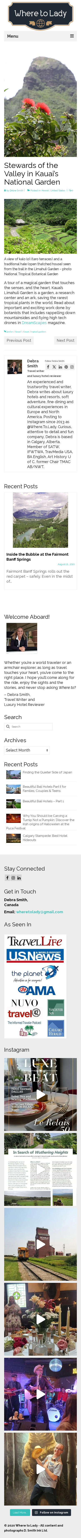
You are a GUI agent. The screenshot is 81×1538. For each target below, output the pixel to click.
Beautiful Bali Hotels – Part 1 (43, 801)
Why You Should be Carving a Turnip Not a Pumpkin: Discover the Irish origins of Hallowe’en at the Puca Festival (40, 822)
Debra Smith (16, 190)
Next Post (65, 340)
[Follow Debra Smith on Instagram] (72, 367)
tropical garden (38, 331)
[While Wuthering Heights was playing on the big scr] (40, 1169)
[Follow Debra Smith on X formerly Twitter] (54, 367)
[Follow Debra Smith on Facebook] (48, 367)
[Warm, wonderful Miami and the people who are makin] (40, 1094)
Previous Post (19, 340)
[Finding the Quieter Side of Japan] (40, 520)
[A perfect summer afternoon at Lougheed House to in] (40, 1319)
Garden (10, 331)
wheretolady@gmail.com (39, 912)
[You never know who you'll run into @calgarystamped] (40, 1469)
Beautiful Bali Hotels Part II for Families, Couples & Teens (44, 789)
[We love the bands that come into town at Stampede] (40, 1394)
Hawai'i (18, 331)
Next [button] (73, 548)
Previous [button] (7, 548)
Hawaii (45, 190)
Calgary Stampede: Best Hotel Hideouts (45, 838)
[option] (40, 540)
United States (57, 190)
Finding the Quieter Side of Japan (47, 772)
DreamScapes (34, 323)
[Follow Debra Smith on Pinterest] (66, 367)
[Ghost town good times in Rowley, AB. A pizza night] (40, 1244)
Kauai (26, 331)
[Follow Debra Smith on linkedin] (60, 367)
